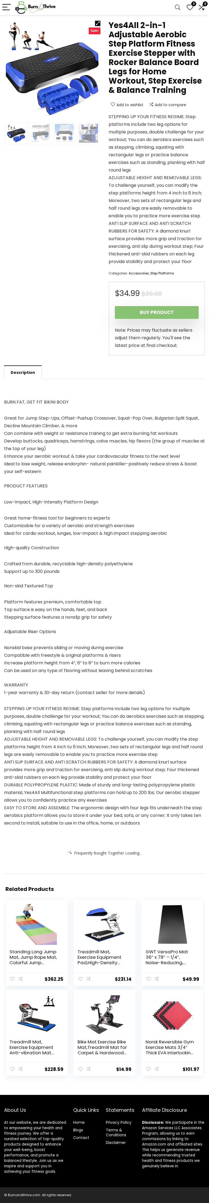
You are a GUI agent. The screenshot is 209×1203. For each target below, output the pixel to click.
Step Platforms (162, 273)
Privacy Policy (118, 1122)
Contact (81, 1137)
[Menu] (6, 7)
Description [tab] (23, 372)
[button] (97, 23)
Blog (77, 1130)
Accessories (139, 273)
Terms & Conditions (116, 1132)
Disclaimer (116, 1142)
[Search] (177, 7)
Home (79, 1122)
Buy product (157, 312)
